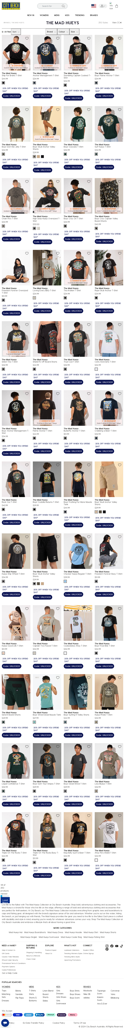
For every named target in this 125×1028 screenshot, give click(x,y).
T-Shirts (32, 990)
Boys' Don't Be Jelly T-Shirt (14, 147)
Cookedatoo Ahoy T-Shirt (75, 646)
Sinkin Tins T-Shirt (10, 362)
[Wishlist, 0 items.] (111, 6)
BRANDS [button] (94, 15)
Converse (115, 990)
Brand (50, 31)
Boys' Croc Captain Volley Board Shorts (106, 219)
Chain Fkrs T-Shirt (10, 218)
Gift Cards (5, 953)
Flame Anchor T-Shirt (42, 431)
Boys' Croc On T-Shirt (73, 218)
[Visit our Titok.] (121, 946)
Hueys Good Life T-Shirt (12, 646)
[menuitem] (30, 15)
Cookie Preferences (9, 970)
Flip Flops (20, 998)
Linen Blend (48, 990)
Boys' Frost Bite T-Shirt (105, 646)
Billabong (115, 998)
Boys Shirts (74, 990)
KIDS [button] (67, 15)
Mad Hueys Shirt (91, 932)
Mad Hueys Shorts (108, 932)
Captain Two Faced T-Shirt (45, 646)
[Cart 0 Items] (116, 6)
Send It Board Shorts (11, 715)
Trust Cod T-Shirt (71, 362)
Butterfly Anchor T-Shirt (74, 431)
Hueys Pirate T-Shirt (103, 715)
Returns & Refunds (33, 956)
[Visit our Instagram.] (106, 946)
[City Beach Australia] (11, 6)
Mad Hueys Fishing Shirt (94, 937)
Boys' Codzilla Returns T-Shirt (46, 502)
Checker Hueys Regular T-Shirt (77, 574)
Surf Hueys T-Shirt (103, 147)
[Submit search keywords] (63, 6)
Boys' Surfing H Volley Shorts (76, 715)
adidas (86, 997)
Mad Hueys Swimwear (49, 937)
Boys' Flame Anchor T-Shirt (107, 75)
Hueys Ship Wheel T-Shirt (13, 574)
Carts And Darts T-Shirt (105, 362)
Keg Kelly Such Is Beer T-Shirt (77, 853)
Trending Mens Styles (72, 957)
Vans (113, 994)
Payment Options (8, 966)
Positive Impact (50, 950)
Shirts (31, 994)
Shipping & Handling (34, 952)
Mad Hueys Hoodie (73, 932)
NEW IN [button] (30, 15)
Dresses (5, 1000)
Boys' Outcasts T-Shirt (73, 147)
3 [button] (118, 22)
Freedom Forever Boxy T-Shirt (108, 574)
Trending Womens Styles (73, 953)
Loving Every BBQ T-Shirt (44, 290)
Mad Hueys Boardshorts (35, 932)
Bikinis (18, 990)
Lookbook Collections (71, 950)
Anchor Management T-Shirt (46, 75)
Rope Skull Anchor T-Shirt (106, 290)
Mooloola (87, 990)
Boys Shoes (75, 994)
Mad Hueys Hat (15, 932)
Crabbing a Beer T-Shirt (105, 431)
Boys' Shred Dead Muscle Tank (47, 715)
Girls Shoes (61, 997)
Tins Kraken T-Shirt (72, 290)
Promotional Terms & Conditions (14, 963)
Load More (5, 901)
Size (73, 31)
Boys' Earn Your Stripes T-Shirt (46, 784)
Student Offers (88, 950)
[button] (103, 6)
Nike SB (86, 994)
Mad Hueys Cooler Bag (71, 937)
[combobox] (52, 6)
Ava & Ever (102, 1003)
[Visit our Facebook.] (111, 946)
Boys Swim (75, 998)
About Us (48, 953)
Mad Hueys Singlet (29, 937)
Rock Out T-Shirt (9, 502)
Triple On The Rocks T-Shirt (14, 853)
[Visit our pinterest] (106, 949)
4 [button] (120, 22)
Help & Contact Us (8, 950)
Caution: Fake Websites (10, 957)
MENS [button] (56, 15)
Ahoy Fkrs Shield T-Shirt (105, 853)
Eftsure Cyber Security (10, 960)
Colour (62, 31)
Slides (45, 1000)
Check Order (31, 959)
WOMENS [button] (44, 15)
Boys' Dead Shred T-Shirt (75, 784)
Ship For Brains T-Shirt (12, 75)
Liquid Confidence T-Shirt (13, 784)
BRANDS (7, 22)
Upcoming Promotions (72, 960)
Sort (14, 32)
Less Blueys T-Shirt (103, 784)
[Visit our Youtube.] (116, 946)
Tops (4, 990)
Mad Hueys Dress (55, 932)
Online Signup (88, 953)
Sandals (19, 994)
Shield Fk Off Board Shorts (45, 362)
